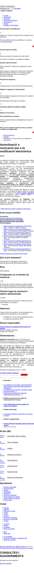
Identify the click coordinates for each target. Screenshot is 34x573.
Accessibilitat (8, 536)
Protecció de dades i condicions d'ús (15, 538)
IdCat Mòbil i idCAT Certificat (16, 436)
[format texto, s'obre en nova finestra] (22, 319)
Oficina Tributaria (12, 442)
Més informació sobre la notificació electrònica (16, 209)
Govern (6, 23)
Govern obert (8, 500)
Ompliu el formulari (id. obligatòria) (11, 218)
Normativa (7, 19)
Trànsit (6, 512)
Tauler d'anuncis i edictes (12, 497)
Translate (17, 8)
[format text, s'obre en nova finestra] (20, 319)
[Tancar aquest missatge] (17, 46)
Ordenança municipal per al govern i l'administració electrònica (15, 393)
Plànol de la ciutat (9, 511)
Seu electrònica (9, 135)
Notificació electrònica (14, 454)
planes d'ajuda (7, 41)
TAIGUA (10, 448)
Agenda (6, 509)
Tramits (6, 15)
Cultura (6, 521)
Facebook (7, 527)
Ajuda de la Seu (12, 472)
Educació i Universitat (11, 519)
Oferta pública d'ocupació (12, 498)
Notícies (6, 508)
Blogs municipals (9, 529)
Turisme (6, 516)
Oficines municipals (10, 487)
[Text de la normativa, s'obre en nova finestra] (22, 394)
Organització (8, 22)
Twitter (6, 525)
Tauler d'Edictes (12, 460)
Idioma (2, 4)
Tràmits (6, 137)
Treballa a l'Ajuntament (11, 25)
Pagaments (7, 17)
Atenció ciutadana (6, 563)
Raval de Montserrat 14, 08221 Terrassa (13, 546)
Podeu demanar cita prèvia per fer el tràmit (13, 253)
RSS (5, 532)
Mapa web (7, 533)
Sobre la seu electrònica (15, 477)
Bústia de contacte (10, 540)
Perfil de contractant (10, 495)
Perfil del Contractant (10, 20)
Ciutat (5, 514)
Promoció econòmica (10, 517)
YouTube (6, 524)
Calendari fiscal (12, 466)
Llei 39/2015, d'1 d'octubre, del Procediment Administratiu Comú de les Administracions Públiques (18, 386)
